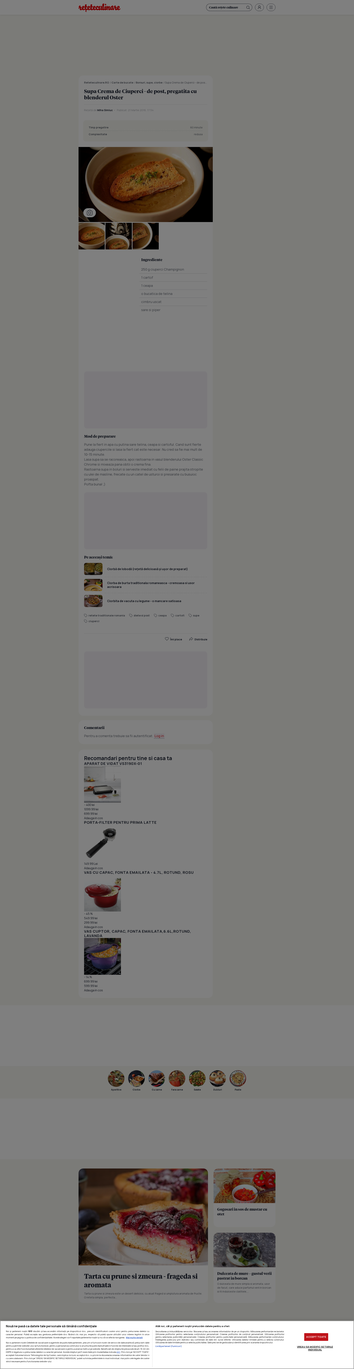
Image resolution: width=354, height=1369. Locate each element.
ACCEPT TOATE (316, 1336)
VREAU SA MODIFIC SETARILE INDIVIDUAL (315, 1348)
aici (118, 1352)
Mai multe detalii (134, 1337)
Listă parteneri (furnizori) (168, 1346)
